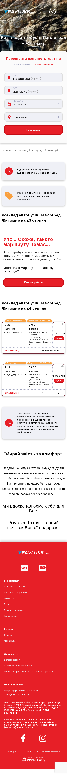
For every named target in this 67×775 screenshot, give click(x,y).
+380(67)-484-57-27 (16, 694)
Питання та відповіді (15, 592)
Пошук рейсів (33, 282)
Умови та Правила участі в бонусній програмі (29, 671)
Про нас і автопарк (14, 586)
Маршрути (9, 640)
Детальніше (11, 350)
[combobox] (36, 78)
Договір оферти (12, 659)
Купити (59, 338)
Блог (6, 604)
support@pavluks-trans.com (21, 690)
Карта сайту (10, 616)
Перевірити (33, 130)
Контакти (9, 598)
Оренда (8, 634)
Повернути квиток (14, 610)
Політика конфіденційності (19, 665)
